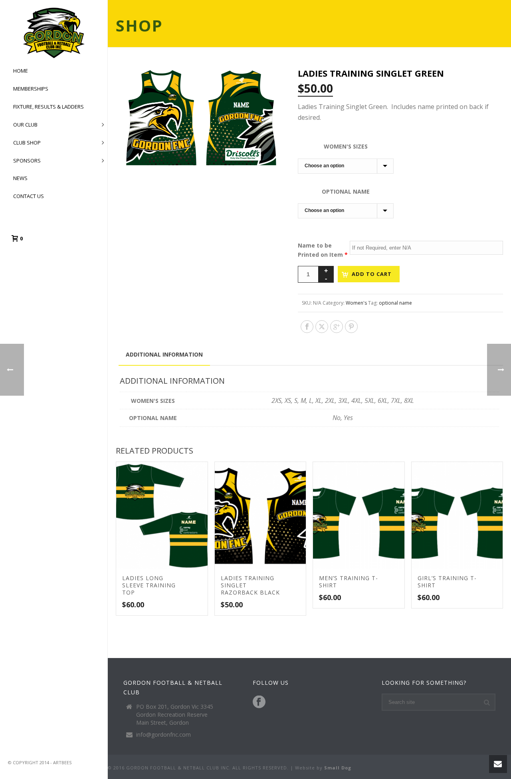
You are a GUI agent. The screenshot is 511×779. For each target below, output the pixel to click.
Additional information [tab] (164, 354)
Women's (356, 302)
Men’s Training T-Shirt (348, 581)
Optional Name (346, 191)
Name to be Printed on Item (323, 250)
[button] (267, 83)
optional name (395, 302)
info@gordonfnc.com (163, 734)
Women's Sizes (346, 146)
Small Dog (337, 768)
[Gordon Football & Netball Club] (53, 33)
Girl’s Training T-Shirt (447, 581)
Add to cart (372, 274)
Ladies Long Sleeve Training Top (149, 585)
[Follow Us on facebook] (259, 702)
